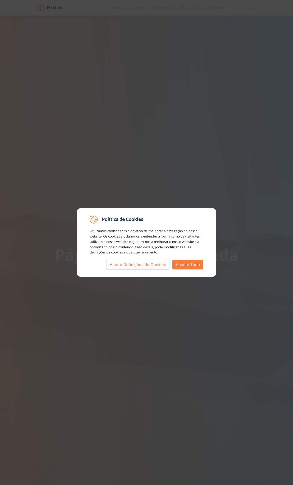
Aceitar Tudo (188, 264)
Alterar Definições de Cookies (138, 264)
